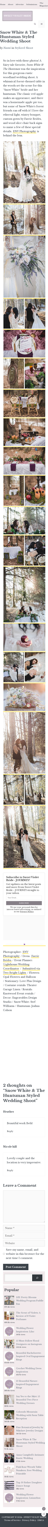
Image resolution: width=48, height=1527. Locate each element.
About (10, 4)
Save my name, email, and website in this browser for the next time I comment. (25, 1254)
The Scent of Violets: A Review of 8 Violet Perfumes (28, 1316)
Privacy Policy (29, 1520)
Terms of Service (12, 1520)
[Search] (37, 1277)
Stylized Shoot (24, 47)
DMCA (41, 1520)
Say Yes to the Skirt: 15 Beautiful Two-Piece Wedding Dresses (28, 1399)
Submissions (31, 4)
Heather (8, 1111)
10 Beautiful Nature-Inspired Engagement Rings (27, 1384)
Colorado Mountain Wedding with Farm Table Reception (30, 1415)
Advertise (20, 4)
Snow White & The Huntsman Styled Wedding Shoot (30, 1442)
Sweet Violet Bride (17, 16)
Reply (10, 1131)
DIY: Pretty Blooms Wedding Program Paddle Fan (29, 1300)
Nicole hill (10, 1146)
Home (2, 4)
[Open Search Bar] (35, 24)
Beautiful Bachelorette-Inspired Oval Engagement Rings (30, 1356)
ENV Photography (24, 131)
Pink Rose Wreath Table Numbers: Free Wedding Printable (29, 1470)
